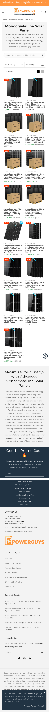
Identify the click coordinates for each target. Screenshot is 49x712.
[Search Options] (43, 55)
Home (4, 20)
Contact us (9, 587)
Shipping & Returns (13, 563)
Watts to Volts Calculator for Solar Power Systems (22, 628)
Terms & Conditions (13, 568)
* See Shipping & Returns (24, 485)
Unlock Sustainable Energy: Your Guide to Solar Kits (22, 616)
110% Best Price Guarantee (16, 577)
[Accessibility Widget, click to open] (45, 356)
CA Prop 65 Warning (13, 582)
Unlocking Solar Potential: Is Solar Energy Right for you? (23, 602)
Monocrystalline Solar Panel (21, 20)
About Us (9, 559)
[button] (2, 11)
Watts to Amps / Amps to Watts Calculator (23, 623)
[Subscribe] (41, 474)
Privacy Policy (11, 573)
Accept (41, 706)
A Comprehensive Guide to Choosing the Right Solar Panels (22, 609)
